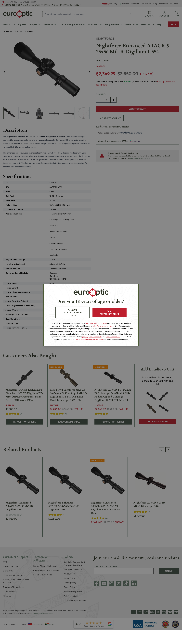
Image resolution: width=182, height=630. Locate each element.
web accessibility (95, 337)
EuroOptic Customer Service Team (89, 339)
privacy (85, 337)
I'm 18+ (109, 312)
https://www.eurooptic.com (96, 323)
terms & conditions (113, 337)
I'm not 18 (72, 312)
